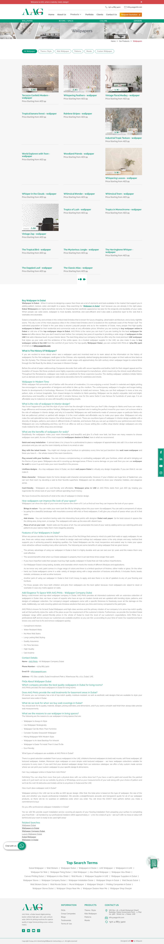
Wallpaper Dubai (68, 868)
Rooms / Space (66, 21)
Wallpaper (27, 21)
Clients (100, 14)
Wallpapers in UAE (124, 868)
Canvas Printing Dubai (34, 876)
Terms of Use (66, 924)
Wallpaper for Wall (39, 872)
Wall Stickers (52, 868)
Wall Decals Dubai (130, 880)
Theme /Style (46, 51)
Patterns (77, 51)
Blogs (63, 917)
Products (74, 14)
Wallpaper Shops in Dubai (107, 880)
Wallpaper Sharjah (95, 884)
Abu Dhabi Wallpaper (99, 872)
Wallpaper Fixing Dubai (60, 872)
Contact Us (111, 14)
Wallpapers (137, 41)
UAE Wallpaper (106, 868)
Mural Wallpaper (76, 884)
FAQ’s (63, 910)
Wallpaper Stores (31, 880)
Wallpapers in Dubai (30, 828)
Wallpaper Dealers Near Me (95, 888)
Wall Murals (76, 876)
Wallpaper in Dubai (30, 840)
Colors (103, 21)
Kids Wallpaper (63, 51)
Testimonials (66, 920)
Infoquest (139, 941)
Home (51, 14)
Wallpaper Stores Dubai (43, 888)
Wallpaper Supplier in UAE (96, 876)
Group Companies (68, 914)
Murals (89, 51)
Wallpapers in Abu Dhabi (57, 876)
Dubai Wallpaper (29, 837)
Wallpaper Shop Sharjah (121, 888)
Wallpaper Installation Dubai (80, 880)
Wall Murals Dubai (58, 884)
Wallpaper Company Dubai (33, 831)
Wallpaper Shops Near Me (68, 888)
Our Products (124, 41)
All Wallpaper (29, 51)
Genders (138, 21)
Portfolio (89, 14)
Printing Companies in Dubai (118, 884)
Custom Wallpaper (104, 51)
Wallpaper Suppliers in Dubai (124, 876)
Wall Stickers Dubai (38, 884)
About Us (61, 14)
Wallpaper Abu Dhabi (120, 872)
